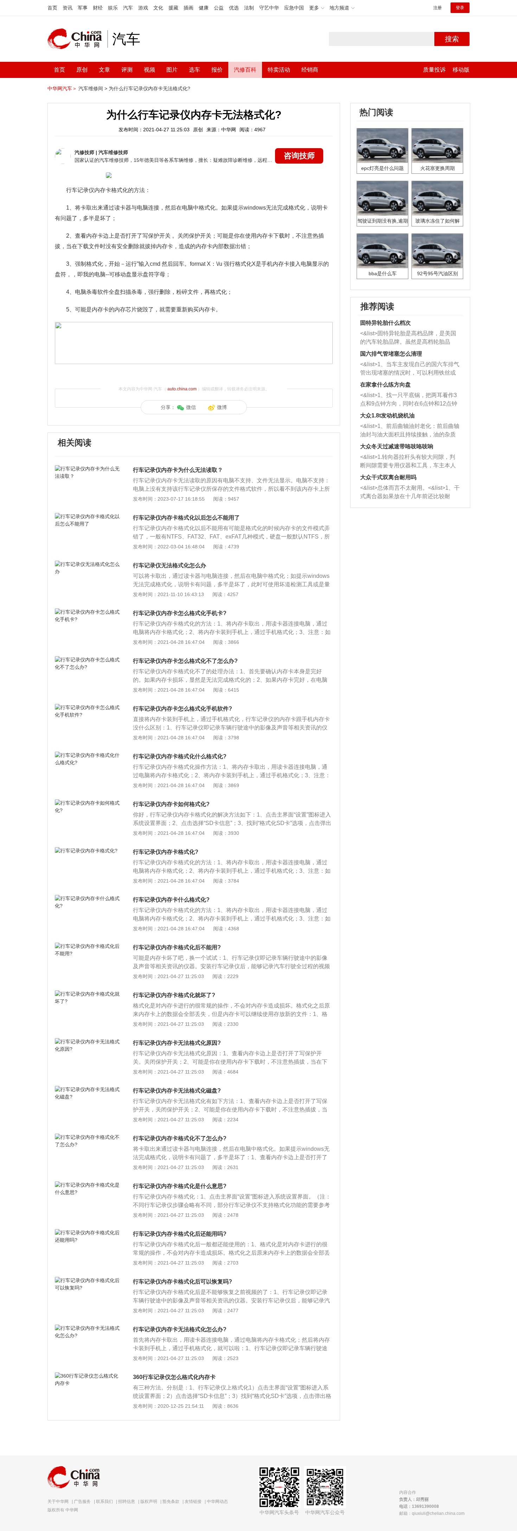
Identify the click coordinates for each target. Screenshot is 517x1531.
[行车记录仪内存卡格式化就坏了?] (88, 994)
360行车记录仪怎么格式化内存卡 (174, 1377)
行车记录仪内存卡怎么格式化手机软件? (182, 709)
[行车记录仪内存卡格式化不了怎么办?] (88, 1137)
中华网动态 (217, 1501)
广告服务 (82, 1501)
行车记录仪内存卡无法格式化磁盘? (177, 1091)
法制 (249, 8)
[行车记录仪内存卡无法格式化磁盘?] (88, 1089)
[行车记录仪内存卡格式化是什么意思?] (88, 1185)
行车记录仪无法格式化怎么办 (169, 565)
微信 (191, 407)
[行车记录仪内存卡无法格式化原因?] (88, 1041)
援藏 (173, 8)
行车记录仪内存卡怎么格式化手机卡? (179, 613)
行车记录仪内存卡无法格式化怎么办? (179, 1329)
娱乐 (113, 8)
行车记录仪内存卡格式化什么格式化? (179, 756)
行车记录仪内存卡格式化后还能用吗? (179, 1234)
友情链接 (193, 1501)
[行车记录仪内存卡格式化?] (88, 850)
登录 (460, 7)
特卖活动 (279, 70)
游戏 (143, 8)
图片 (172, 70)
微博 (222, 407)
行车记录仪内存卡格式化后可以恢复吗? (182, 1282)
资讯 (67, 8)
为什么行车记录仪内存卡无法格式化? (149, 88)
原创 (82, 70)
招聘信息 (126, 1501)
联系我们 (104, 1501)
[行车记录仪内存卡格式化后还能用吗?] (88, 1232)
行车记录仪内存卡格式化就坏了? (174, 995)
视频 (149, 70)
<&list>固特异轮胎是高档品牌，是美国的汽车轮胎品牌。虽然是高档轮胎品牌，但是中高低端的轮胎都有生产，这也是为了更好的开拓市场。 (408, 338)
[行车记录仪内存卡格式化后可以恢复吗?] (88, 1280)
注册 (437, 7)
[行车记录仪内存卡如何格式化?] (88, 803)
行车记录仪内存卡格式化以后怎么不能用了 (186, 518)
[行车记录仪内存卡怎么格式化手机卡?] (88, 612)
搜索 (452, 39)
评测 (127, 70)
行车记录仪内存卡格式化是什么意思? (179, 1186)
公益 (219, 8)
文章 (104, 70)
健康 (204, 8)
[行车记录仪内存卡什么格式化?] (88, 898)
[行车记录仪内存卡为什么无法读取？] (88, 468)
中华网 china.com (77, 39)
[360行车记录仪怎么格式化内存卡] (88, 1376)
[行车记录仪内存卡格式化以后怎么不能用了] (88, 516)
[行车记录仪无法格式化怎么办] (88, 564)
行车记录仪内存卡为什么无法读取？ (178, 470)
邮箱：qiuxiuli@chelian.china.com (432, 1513)
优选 (234, 8)
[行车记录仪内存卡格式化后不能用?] (88, 946)
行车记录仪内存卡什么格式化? (171, 900)
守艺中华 (269, 8)
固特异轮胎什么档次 (385, 323)
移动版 (461, 70)
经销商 (309, 70)
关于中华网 (58, 1501)
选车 (194, 70)
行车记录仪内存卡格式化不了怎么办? (179, 1138)
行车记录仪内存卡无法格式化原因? (177, 1043)
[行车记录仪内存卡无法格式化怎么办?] (88, 1328)
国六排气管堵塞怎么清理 (391, 354)
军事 (83, 8)
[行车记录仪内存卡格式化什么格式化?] (88, 755)
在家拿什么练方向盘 (385, 385)
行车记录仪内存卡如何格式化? (171, 804)
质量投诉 (434, 70)
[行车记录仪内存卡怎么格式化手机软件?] (88, 707)
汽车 (128, 8)
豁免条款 (170, 1501)
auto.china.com (182, 389)
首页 (52, 8)
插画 (188, 8)
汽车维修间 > (92, 88)
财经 (98, 8)
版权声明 (148, 1501)
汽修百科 (245, 70)
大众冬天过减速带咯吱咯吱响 (396, 446)
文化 (158, 8)
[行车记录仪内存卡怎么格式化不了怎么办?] (88, 659)
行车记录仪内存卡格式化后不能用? (177, 947)
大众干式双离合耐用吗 (388, 477)
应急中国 (294, 8)
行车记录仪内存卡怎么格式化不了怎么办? (185, 661)
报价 (217, 70)
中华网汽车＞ (62, 88)
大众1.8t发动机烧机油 (387, 415)
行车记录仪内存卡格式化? (165, 852)
